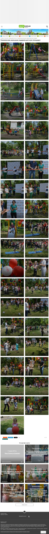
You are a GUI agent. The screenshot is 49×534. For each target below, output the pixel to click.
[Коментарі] (46, 437)
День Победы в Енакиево (12, 453)
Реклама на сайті (4, 513)
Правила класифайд (18, 531)
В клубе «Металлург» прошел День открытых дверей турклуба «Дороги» (12, 473)
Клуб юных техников (29, 481)
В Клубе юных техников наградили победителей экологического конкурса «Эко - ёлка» (36, 473)
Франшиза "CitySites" (4, 514)
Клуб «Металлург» (29, 461)
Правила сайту (12, 531)
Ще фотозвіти (24, 504)
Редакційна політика (26, 531)
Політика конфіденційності (5, 531)
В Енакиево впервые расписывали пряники (12, 492)
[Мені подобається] (44, 437)
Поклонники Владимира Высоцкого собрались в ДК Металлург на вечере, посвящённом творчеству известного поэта (37, 453)
